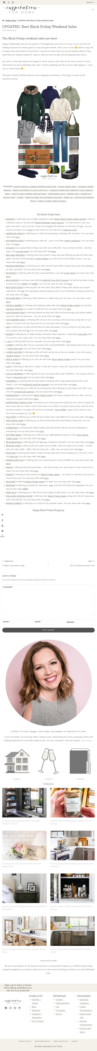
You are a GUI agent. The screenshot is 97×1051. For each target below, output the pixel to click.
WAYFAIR (10, 485)
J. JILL (9, 341)
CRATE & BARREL (14, 305)
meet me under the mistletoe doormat (43, 197)
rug (22, 291)
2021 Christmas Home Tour (82, 563)
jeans (7, 194)
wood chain (69, 273)
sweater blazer (13, 356)
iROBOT (10, 334)
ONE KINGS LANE (14, 420)
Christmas (60, 1010)
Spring (59, 1014)
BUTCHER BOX (13, 298)
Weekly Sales (11, 30)
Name (6, 621)
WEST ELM (11, 492)
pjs (28, 330)
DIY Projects (38, 1021)
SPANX (9, 467)
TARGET (9, 474)
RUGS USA (11, 453)
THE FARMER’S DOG (15, 320)
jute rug (14, 456)
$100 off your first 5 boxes (55, 280)
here (69, 75)
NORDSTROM (12, 395)
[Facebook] (4, 2)
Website (70, 622)
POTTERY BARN (13, 435)
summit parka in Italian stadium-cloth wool (35, 186)
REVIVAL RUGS (13, 446)
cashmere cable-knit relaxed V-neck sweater (71, 190)
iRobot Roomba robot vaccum (49, 223)
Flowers (59, 999)
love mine (82, 334)
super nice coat (15, 348)
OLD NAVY (11, 417)
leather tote (73, 194)
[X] (8, 2)
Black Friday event (70, 305)
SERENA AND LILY (15, 460)
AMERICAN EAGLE (15, 233)
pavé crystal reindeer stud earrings (29, 194)
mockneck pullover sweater (36, 384)
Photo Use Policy (61, 1041)
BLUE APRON (12, 280)
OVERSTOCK (12, 428)
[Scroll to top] (5, 1043)
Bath (34, 1007)
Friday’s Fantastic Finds (13, 563)
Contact (75, 1041)
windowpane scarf (56, 194)
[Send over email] (2, 531)
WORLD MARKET (14, 503)
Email (38, 621)
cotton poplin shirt (67, 186)
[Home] (3, 20)
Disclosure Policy (42, 1041)
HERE (24, 284)
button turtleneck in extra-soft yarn (30, 190)
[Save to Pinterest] (2, 515)
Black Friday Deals (43, 395)
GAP (8, 327)
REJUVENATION (13, 442)
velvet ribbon (42, 258)
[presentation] (24, 802)
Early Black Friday (61, 359)
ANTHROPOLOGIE (15, 241)
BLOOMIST (11, 273)
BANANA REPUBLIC (15, 266)
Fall (57, 1007)
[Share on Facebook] (2, 520)
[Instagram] (13, 2)
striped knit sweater (24, 392)
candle (20, 197)
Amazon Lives (70, 230)
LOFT (8, 366)
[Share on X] (2, 525)
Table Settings (62, 1003)
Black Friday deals (50, 474)
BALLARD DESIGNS (15, 255)
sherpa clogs (9, 197)
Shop (4, 30)
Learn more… (87, 740)
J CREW (9, 345)
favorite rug (20, 377)
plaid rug (68, 197)
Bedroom (36, 1010)
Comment (8, 587)
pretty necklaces (72, 241)
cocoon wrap (22, 251)
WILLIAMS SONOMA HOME (19, 496)
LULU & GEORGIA (14, 374)
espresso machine (14, 309)
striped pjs (85, 194)
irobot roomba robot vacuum (51, 201)
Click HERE (60, 410)
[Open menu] (93, 9)
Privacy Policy (25, 1041)
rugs (51, 485)
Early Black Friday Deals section (70, 219)
